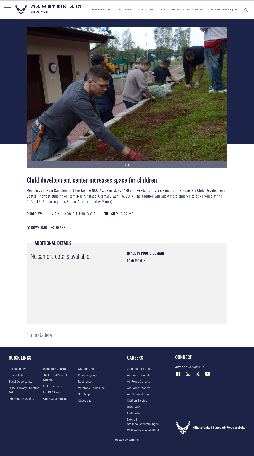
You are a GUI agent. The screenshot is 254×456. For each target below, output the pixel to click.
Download (38, 227)
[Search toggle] (246, 9)
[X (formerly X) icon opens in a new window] (198, 374)
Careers (135, 357)
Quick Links (20, 357)
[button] (6, 9)
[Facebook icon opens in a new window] (178, 374)
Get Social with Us (189, 367)
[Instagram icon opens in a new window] (188, 374)
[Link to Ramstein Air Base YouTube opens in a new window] (207, 374)
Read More (135, 260)
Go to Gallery (39, 334)
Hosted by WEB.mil (127, 439)
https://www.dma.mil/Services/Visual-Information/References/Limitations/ (162, 294)
